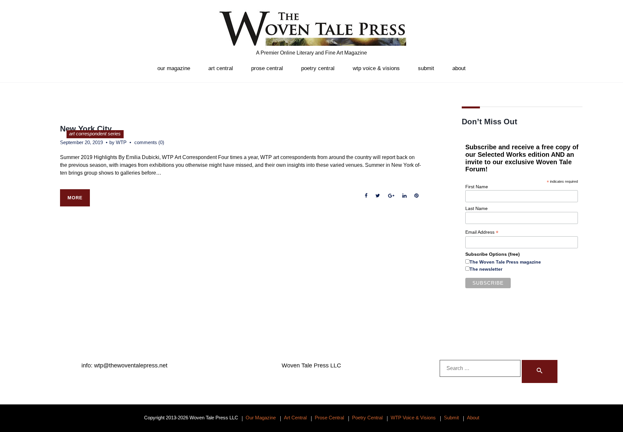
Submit (426, 68)
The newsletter (486, 269)
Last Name (476, 208)
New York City (86, 128)
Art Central (220, 68)
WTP (121, 142)
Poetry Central (318, 68)
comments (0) (149, 142)
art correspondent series (95, 133)
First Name (476, 186)
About (459, 68)
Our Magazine (173, 68)
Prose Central (267, 68)
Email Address (481, 232)
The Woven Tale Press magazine (505, 262)
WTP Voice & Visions (376, 68)
